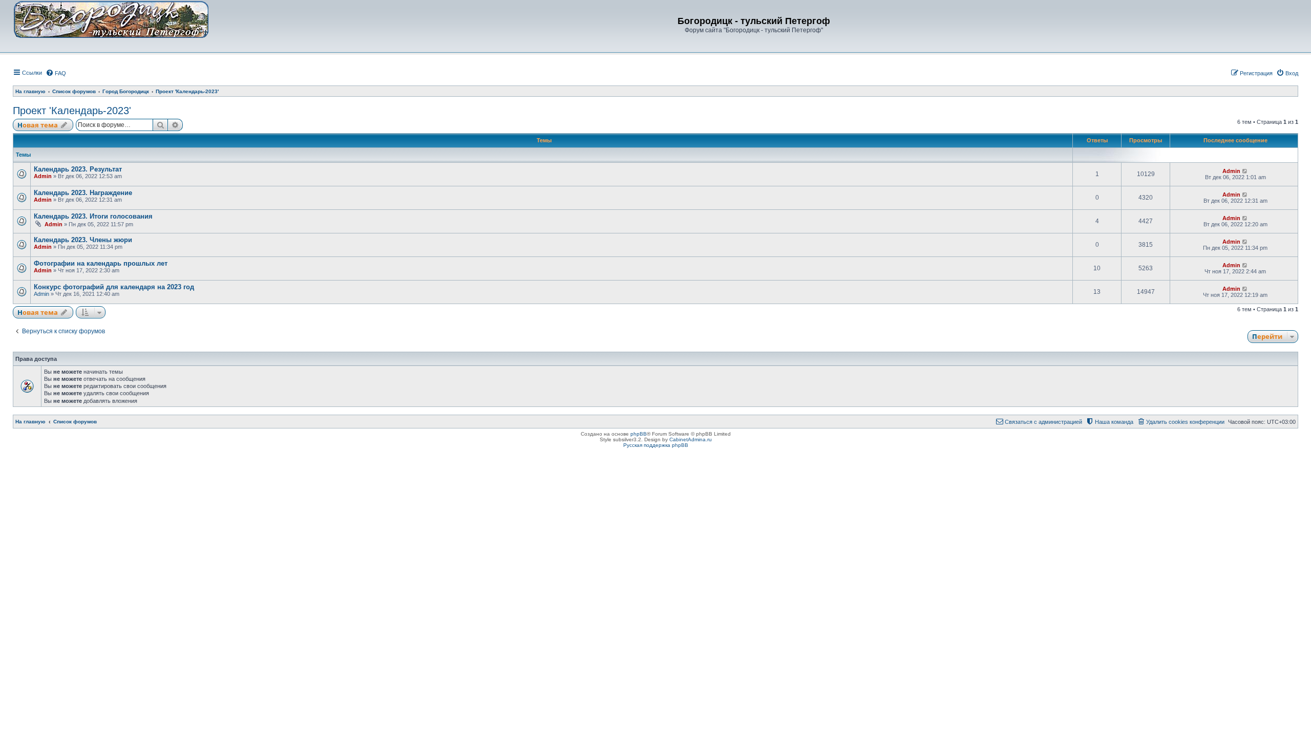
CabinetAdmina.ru (690, 439)
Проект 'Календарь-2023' (72, 110)
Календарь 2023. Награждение (83, 193)
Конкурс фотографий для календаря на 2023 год (114, 287)
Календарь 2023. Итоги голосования (93, 216)
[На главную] (111, 19)
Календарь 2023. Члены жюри (83, 240)
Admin (43, 176)
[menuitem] (56, 73)
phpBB (638, 434)
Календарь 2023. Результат (78, 169)
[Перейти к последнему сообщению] (1245, 171)
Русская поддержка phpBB (655, 445)
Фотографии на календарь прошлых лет (100, 263)
